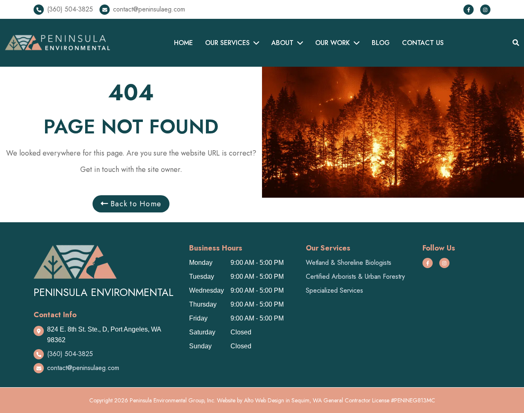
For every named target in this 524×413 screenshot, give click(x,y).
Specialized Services (334, 290)
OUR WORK (332, 42)
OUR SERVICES (227, 42)
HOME (183, 42)
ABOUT (282, 42)
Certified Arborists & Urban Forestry (355, 276)
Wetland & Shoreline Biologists (348, 262)
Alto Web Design (264, 400)
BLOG (381, 42)
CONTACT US (423, 42)
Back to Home (134, 204)
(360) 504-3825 (70, 9)
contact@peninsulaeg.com (149, 9)
